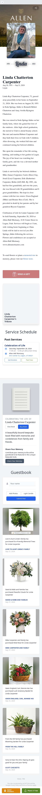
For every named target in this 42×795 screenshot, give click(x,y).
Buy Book (23, 427)
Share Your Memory (14, 461)
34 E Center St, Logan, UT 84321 (21, 356)
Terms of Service (27, 785)
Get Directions (12, 360)
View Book (11, 427)
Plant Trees (29, 360)
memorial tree (29, 255)
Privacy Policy (15, 785)
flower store (28, 258)
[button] (21, 521)
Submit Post (21, 498)
